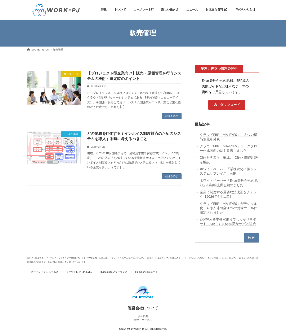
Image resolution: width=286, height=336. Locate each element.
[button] (227, 105)
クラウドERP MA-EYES (79, 272)
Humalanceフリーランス (114, 272)
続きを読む (171, 116)
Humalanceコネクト (146, 272)
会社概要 (143, 316)
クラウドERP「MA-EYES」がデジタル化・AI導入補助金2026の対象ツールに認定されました (228, 208)
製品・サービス (143, 320)
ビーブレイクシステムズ (44, 272)
